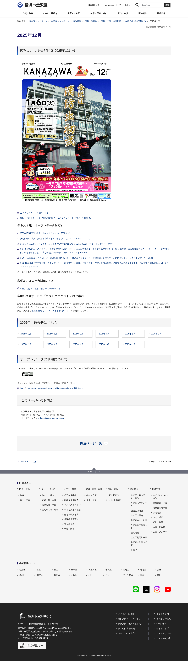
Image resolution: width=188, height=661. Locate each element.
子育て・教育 (70, 489)
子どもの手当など (72, 505)
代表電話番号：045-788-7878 (34, 638)
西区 (108, 575)
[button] (94, 443)
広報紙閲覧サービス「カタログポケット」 (51, 311)
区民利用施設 (115, 500)
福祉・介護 (91, 495)
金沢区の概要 (137, 511)
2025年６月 (156, 334)
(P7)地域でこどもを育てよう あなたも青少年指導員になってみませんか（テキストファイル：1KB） (67, 244)
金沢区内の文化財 (139, 520)
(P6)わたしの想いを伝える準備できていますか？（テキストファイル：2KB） (55, 238)
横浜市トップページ (38, 21)
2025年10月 (104, 344)
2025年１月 (25, 334)
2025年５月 (130, 334)
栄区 (159, 570)
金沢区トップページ (60, 21)
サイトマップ (162, 628)
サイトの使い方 (163, 638)
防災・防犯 (24, 489)
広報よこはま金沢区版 (111, 21)
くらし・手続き (48, 489)
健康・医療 (91, 500)
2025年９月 (78, 344)
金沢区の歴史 (137, 515)
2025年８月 (52, 344)
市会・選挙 (158, 517)
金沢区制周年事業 (139, 537)
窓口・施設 (113, 489)
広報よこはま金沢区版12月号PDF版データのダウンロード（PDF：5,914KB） (56, 218)
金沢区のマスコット (139, 526)
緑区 (142, 575)
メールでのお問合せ (127, 633)
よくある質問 (162, 614)
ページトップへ (94, 472)
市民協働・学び (49, 505)
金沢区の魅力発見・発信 (138, 496)
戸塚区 (74, 575)
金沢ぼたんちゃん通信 (161, 496)
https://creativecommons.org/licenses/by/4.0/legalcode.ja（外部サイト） (52, 388)
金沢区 (109, 570)
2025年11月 (130, 344)
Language (161, 624)
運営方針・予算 (160, 503)
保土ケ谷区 (128, 575)
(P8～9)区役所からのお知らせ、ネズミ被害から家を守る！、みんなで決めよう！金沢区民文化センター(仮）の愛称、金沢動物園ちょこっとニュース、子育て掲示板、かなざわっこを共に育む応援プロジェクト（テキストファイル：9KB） (94, 251)
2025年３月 (78, 334)
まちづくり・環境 (50, 510)
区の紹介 (134, 489)
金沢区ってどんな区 (139, 504)
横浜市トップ (94, 5)
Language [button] (109, 5)
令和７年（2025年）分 (135, 21)
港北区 (143, 570)
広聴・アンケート (161, 532)
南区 (159, 575)
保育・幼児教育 (71, 514)
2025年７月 (25, 344)
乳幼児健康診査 (71, 500)
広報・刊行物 (91, 21)
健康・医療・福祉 (94, 489)
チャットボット (125, 5)
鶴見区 (57, 575)
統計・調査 (158, 522)
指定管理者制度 (160, 508)
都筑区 (40, 575)
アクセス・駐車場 (126, 614)
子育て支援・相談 (72, 510)
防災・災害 (25, 500)
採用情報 (157, 513)
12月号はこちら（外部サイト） (34, 213)
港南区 (126, 570)
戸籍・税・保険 (49, 500)
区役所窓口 (114, 495)
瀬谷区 (22, 575)
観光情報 (135, 533)
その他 (134, 550)
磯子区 (74, 570)
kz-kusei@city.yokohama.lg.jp (51, 418)
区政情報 (77, 21)
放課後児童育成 (71, 519)
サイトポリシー (163, 633)
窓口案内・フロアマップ (129, 619)
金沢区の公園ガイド (139, 543)
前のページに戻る (28, 461)
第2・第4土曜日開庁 (127, 628)
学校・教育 (69, 529)
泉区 (56, 570)
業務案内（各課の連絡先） (130, 624)
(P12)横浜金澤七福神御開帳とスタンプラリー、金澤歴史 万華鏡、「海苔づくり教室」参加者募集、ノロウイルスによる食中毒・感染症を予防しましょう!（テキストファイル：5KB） (94, 265)
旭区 (39, 570)
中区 (90, 575)
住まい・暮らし (49, 495)
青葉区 (22, 570)
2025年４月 (104, 334)
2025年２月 (52, 334)
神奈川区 (92, 570)
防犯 (22, 495)
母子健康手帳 (70, 495)
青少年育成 (69, 524)
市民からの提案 (163, 619)
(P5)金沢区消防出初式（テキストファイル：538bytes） (45, 233)
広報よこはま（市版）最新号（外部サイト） (40, 288)
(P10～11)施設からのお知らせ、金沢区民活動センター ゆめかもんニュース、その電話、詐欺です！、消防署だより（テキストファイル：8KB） (87, 258)
